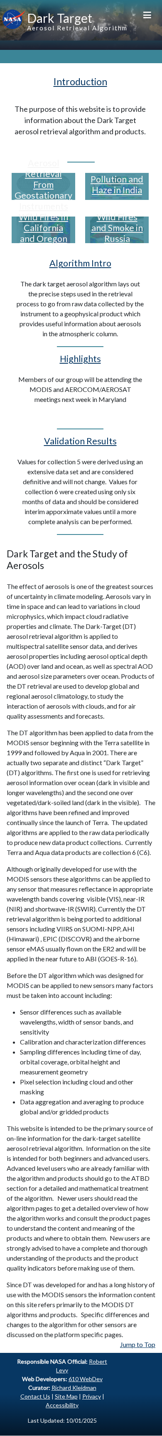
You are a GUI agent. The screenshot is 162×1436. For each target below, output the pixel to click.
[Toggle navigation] (147, 14)
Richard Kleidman (74, 1387)
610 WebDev (86, 1378)
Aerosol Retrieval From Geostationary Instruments (43, 185)
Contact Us (35, 1396)
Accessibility (62, 1405)
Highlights (80, 358)
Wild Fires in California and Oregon (43, 228)
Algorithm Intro (80, 263)
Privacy (91, 1396)
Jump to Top (137, 1344)
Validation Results (80, 441)
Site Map (66, 1396)
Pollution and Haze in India (117, 184)
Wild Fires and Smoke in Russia (117, 228)
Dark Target (59, 17)
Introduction (80, 81)
